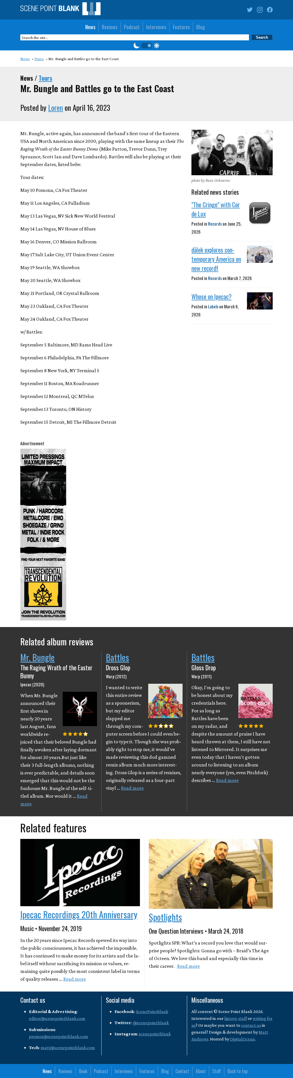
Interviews (156, 27)
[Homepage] (60, 9)
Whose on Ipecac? (211, 296)
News (90, 27)
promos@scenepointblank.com (58, 1036)
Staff (216, 1071)
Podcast (132, 27)
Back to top (237, 1071)
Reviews (109, 27)
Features (181, 27)
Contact (182, 1071)
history (230, 1018)
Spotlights (165, 916)
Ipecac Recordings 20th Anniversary (78, 914)
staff (242, 1018)
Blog (200, 27)
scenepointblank (155, 1033)
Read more (132, 788)
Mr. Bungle (37, 657)
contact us (251, 1025)
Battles (117, 657)
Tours (45, 77)
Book (83, 1071)
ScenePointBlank (152, 1011)
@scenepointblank (151, 1022)
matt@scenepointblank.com (68, 1047)
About (201, 1071)
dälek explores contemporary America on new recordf (216, 259)
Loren (55, 107)
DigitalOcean (242, 1038)
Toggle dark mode (146, 45)
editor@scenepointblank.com (57, 1018)
